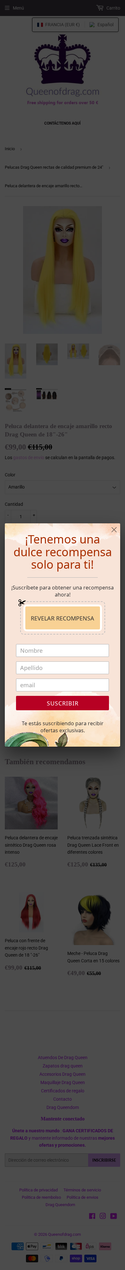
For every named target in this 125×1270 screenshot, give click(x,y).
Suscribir (63, 703)
